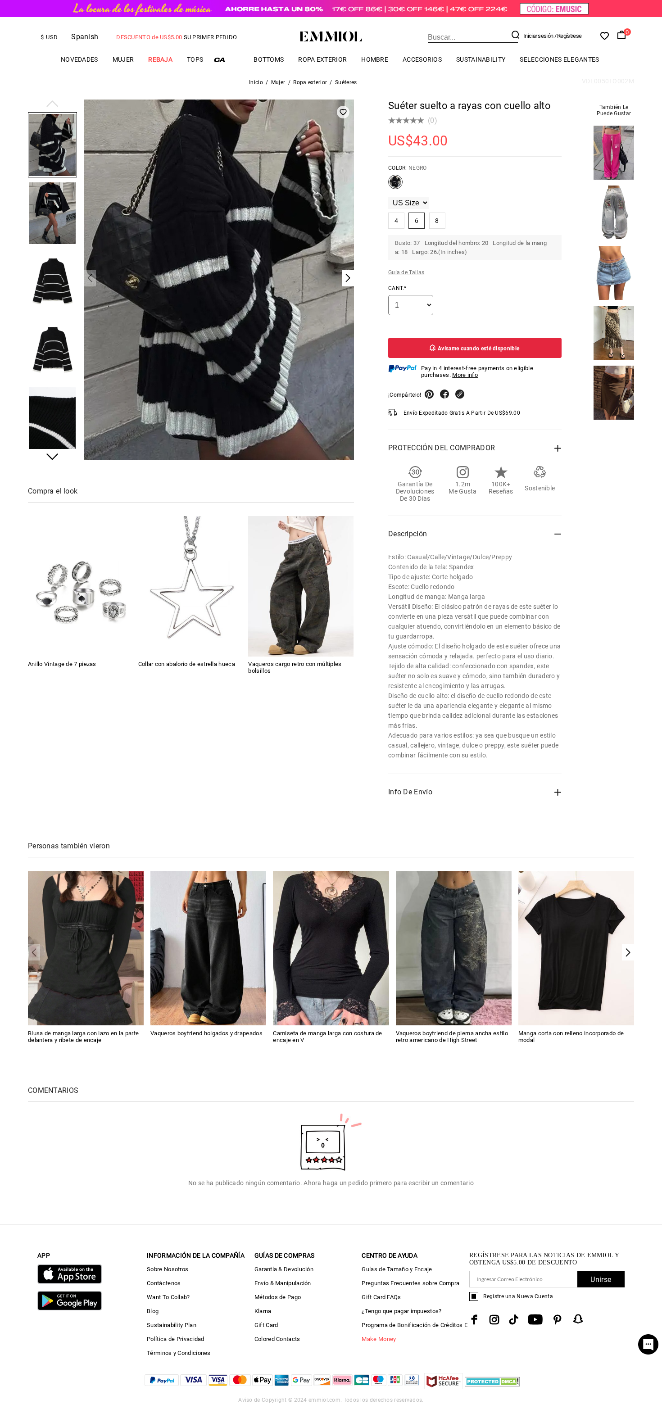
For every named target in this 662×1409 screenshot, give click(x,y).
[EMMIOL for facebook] (474, 1320)
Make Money (379, 1339)
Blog (153, 1311)
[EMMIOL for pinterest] (557, 1320)
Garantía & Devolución (283, 1269)
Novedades (79, 59)
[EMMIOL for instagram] (494, 1320)
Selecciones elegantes (559, 59)
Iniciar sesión (538, 35)
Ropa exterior (322, 59)
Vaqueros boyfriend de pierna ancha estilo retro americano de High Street (452, 1036)
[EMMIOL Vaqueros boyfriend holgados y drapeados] (208, 947)
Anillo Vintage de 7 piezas (62, 664)
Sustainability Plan (171, 1325)
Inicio (256, 82)
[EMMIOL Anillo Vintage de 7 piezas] (80, 586)
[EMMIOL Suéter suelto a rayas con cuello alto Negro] (395, 185)
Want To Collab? (168, 1297)
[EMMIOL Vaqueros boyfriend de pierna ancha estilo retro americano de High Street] (454, 947)
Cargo (228, 59)
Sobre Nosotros (167, 1269)
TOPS (195, 59)
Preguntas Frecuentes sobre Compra (410, 1283)
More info (465, 375)
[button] (52, 104)
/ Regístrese (568, 35)
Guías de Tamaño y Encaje (397, 1269)
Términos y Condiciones (179, 1353)
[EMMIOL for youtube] (535, 1320)
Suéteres (346, 82)
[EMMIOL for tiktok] (513, 1320)
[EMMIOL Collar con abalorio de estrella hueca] (191, 586)
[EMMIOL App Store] (69, 1281)
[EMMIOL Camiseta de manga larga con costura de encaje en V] (331, 947)
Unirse (600, 1279)
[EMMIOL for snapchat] (578, 1319)
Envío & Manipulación (282, 1283)
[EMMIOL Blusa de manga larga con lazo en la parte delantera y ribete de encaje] (86, 947)
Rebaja (160, 59)
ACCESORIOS (422, 59)
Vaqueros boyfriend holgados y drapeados (206, 1033)
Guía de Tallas (406, 272)
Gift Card (266, 1325)
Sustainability (480, 59)
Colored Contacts (277, 1339)
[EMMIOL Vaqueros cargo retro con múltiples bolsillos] (301, 586)
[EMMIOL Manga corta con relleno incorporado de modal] (576, 947)
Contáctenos (164, 1283)
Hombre (374, 59)
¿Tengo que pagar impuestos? (401, 1311)
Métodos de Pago (277, 1297)
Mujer (123, 59)
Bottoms (269, 59)
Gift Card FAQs (381, 1297)
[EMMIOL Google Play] (69, 1308)
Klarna (263, 1311)
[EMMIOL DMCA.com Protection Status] (492, 1386)
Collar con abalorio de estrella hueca (186, 664)
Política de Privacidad (175, 1339)
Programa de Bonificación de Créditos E (414, 1325)
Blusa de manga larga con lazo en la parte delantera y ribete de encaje (83, 1036)
